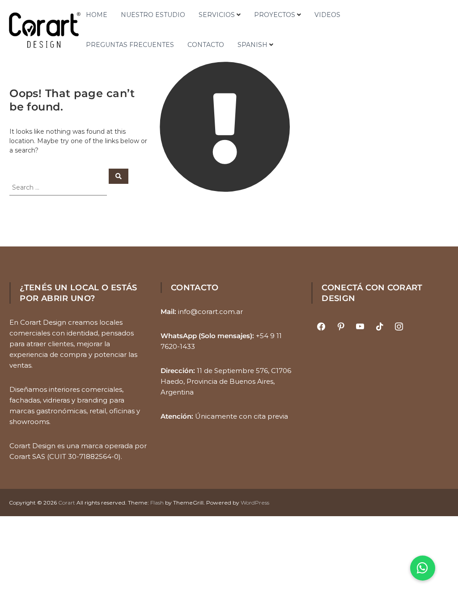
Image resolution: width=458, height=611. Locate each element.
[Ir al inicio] (45, 30)
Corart (66, 502)
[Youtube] (360, 327)
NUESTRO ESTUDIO (153, 15)
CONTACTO (205, 45)
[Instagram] (399, 327)
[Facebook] (321, 327)
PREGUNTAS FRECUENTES (130, 45)
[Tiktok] (380, 327)
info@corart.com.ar (210, 311)
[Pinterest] (341, 327)
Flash (157, 502)
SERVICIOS (217, 15)
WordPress (255, 502)
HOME (96, 15)
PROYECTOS (274, 15)
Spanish (252, 45)
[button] (422, 568)
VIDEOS (327, 15)
